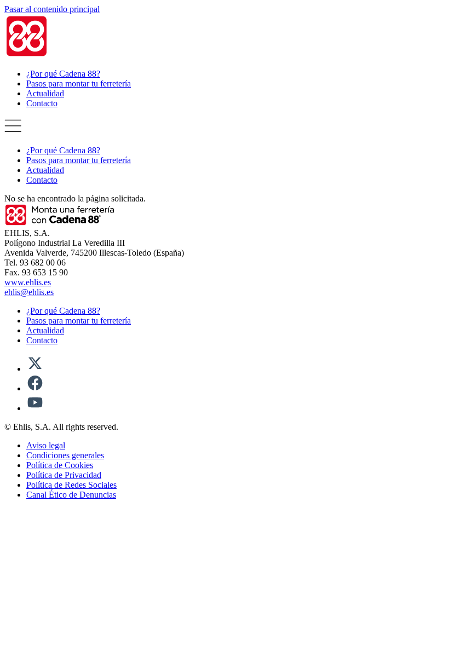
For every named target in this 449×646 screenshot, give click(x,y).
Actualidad (45, 93)
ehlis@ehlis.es (29, 292)
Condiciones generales (65, 455)
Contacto (41, 103)
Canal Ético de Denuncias (71, 494)
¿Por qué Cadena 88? (63, 73)
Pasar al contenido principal (52, 9)
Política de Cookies (59, 465)
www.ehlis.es (27, 282)
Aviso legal (45, 445)
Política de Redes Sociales (71, 484)
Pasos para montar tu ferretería (78, 83)
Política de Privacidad (63, 475)
